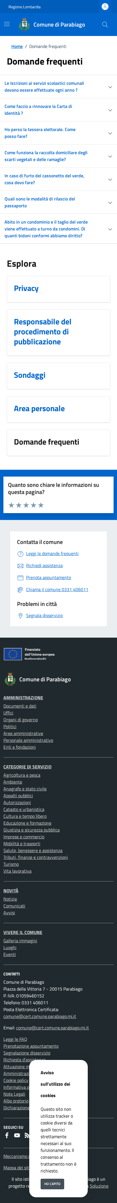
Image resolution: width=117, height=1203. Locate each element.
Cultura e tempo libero (25, 816)
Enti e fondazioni (19, 747)
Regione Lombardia (25, 7)
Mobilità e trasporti (21, 843)
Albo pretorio (15, 1100)
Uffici (8, 712)
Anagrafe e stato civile (25, 788)
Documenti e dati (19, 705)
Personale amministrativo (28, 740)
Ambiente (12, 781)
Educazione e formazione (27, 823)
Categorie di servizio (27, 766)
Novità (10, 890)
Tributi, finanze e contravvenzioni (35, 857)
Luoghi (9, 947)
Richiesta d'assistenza (24, 1059)
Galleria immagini (20, 940)
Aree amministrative (23, 733)
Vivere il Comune (22, 932)
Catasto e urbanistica (23, 809)
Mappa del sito (17, 1167)
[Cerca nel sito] (105, 24)
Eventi (9, 954)
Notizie (10, 898)
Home (17, 46)
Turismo (11, 864)
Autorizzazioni (17, 802)
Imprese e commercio (23, 836)
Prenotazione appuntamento (30, 1046)
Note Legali (14, 1093)
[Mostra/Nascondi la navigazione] (6, 24)
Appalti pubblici (18, 795)
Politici (9, 726)
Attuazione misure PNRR (27, 1066)
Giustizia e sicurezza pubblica (31, 829)
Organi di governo (20, 719)
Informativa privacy (22, 1087)
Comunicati (14, 905)
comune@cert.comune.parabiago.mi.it (39, 1016)
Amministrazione (23, 697)
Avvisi (9, 912)
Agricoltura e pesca (21, 775)
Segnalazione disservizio (26, 1052)
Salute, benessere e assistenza (32, 850)
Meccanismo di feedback (26, 1156)
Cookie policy (15, 1080)
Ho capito (52, 1183)
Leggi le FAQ (15, 1039)
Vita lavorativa (17, 870)
